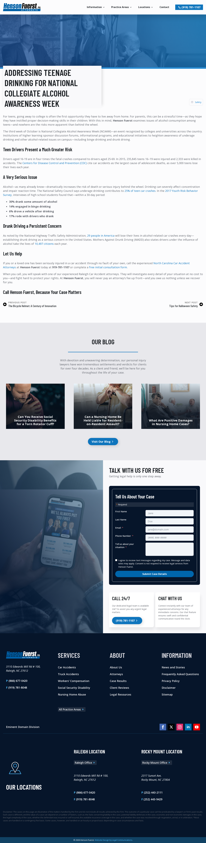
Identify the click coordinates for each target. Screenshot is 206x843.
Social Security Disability (74, 687)
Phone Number (123, 535)
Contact (164, 7)
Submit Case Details (154, 573)
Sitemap (167, 694)
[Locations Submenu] (153, 7)
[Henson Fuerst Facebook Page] (163, 727)
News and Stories (173, 667)
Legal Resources (120, 694)
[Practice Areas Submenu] (132, 7)
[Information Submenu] (105, 7)
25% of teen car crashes (140, 191)
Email (118, 527)
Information (94, 7)
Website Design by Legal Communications (113, 840)
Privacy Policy (171, 681)
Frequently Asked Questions (180, 674)
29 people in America (100, 235)
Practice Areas (120, 7)
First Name (121, 511)
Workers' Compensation (73, 681)
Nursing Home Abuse (72, 694)
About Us (116, 667)
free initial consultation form (108, 267)
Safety (198, 102)
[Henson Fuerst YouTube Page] (196, 727)
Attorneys (116, 674)
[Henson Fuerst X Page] (171, 727)
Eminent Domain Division (22, 727)
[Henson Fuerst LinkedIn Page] (188, 727)
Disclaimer (169, 687)
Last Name (120, 519)
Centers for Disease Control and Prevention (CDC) (54, 163)
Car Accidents (67, 667)
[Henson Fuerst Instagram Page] (179, 727)
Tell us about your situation (124, 546)
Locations (144, 7)
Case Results (118, 681)
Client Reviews (119, 687)
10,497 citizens (44, 244)
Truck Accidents (68, 674)
